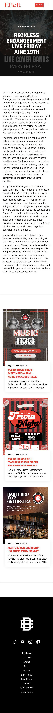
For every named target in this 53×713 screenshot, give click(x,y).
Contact (26, 683)
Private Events (26, 692)
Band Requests (26, 687)
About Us (26, 657)
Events (26, 661)
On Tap (26, 670)
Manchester (26, 653)
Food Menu (26, 679)
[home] (12, 5)
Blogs (26, 666)
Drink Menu (26, 674)
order (39, 5)
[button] (47, 5)
